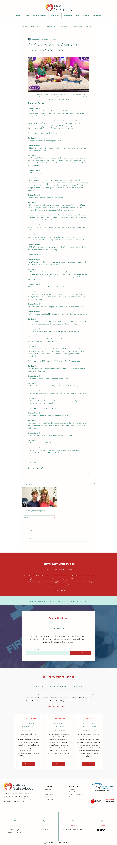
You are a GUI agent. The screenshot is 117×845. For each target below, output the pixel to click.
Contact (71, 789)
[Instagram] (101, 830)
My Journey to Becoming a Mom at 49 (36, 510)
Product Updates (35, 26)
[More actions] (88, 39)
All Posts (24, 26)
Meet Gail (48, 789)
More (87, 26)
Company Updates (49, 26)
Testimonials (49, 794)
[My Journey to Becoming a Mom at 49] (39, 497)
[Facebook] (98, 830)
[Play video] (58, 74)
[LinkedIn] (103, 830)
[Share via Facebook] (28, 468)
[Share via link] (42, 468)
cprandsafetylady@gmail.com (73, 829)
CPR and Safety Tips (64, 26)
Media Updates (78, 26)
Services (47, 792)
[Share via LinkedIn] (37, 468)
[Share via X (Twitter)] (33, 468)
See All (93, 484)
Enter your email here (32, 649)
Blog (46, 797)
